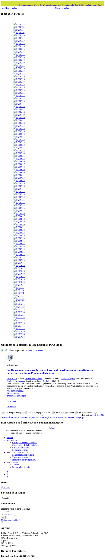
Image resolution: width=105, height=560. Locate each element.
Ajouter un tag (13, 393)
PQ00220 (20, 63)
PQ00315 (20, 76)
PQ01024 (20, 282)
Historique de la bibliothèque (24, 442)
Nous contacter (13, 462)
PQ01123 (20, 296)
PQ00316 (20, 79)
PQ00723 (20, 202)
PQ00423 (20, 123)
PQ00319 (20, 87)
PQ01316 (20, 317)
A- (8, 472)
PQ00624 (20, 178)
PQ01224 (20, 312)
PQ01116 (20, 290)
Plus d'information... (15, 391)
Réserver (11, 401)
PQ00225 (20, 74)
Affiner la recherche (34, 350)
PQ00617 (20, 164)
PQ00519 (20, 142)
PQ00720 (20, 197)
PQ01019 (20, 274)
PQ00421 (20, 120)
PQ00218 (20, 57)
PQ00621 (20, 175)
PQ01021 (20, 276)
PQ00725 (20, 208)
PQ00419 (20, 115)
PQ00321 (20, 93)
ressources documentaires (17, 452)
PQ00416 (20, 106)
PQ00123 (20, 41)
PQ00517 (20, 137)
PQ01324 (20, 320)
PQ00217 (20, 54)
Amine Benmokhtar (33, 378)
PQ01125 (20, 301)
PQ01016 (20, 265)
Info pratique (12, 440)
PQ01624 (20, 337)
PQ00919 (20, 249)
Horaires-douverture (20, 447)
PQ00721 (20, 200)
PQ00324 (20, 98)
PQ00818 (20, 219)
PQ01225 (20, 315)
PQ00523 (20, 150)
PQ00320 (20, 90)
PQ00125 (20, 46)
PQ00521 (20, 148)
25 (92, 415)
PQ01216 (20, 306)
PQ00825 (20, 235)
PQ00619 (20, 169)
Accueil (10, 437)
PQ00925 (20, 260)
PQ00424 (20, 126)
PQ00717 (20, 189)
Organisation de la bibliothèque (25, 445)
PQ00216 (20, 52)
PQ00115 (20, 24)
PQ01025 (20, 285)
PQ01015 (20, 263)
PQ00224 (20, 71)
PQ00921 (20, 252)
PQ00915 (20, 238)
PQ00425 (20, 128)
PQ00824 (20, 232)
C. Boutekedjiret (68, 378)
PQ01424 (20, 328)
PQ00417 (20, 109)
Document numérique (16, 396)
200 (102, 415)
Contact (15, 465)
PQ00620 (20, 172)
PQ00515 (20, 131)
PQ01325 (20, 323)
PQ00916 (20, 241)
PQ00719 (20, 194)
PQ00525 (20, 156)
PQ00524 (20, 153)
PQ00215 (20, 49)
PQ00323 (20, 95)
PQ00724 (20, 205)
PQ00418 (20, 112)
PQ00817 (20, 216)
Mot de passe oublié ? (10, 520)
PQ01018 (20, 271)
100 (98, 415)
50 (95, 415)
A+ (8, 477)
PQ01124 (20, 298)
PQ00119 (20, 32)
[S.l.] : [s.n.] (48, 381)
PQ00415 (20, 104)
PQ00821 (20, 227)
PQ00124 (20, 43)
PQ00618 (20, 167)
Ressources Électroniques (23, 455)
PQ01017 (20, 268)
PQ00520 (20, 145)
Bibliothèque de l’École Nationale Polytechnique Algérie (26, 417)
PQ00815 (20, 211)
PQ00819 (20, 222)
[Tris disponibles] (17, 350)
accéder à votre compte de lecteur (15, 509)
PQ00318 (20, 84)
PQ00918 (20, 246)
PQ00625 (20, 180)
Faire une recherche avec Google (67, 417)
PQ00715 (20, 183)
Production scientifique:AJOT (25, 460)
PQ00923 (20, 254)
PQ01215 (20, 304)
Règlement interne (20, 450)
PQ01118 (20, 293)
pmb (84, 417)
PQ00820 (20, 224)
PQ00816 (20, 213)
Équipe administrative (21, 467)
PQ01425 (20, 331)
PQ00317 (20, 82)
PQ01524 (20, 334)
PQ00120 (20, 35)
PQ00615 (20, 158)
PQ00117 (20, 30)
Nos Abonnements (20, 457)
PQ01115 (20, 287)
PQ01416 (20, 326)
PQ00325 (20, 101)
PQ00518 (20, 139)
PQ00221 (20, 65)
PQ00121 (20, 38)
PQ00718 (20, 191)
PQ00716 (20, 186)
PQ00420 (20, 117)
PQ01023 (20, 279)
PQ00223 (20, 68)
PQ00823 (20, 230)
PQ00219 (20, 60)
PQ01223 (20, 309)
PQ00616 (20, 161)
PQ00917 (20, 243)
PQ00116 (20, 27)
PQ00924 (20, 257)
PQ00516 (20, 134)
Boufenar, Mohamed (15, 381)
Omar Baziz (12, 378)
